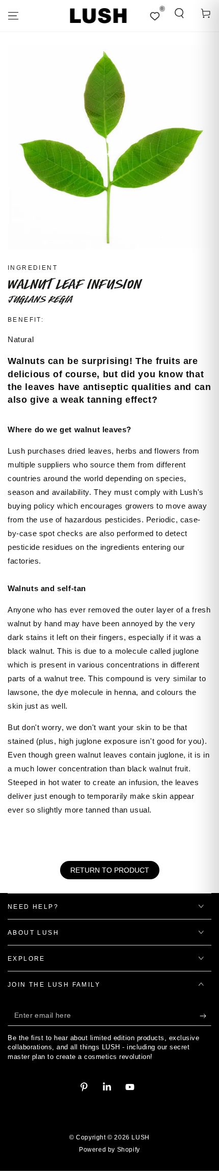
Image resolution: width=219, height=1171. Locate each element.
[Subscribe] (205, 1016)
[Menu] (13, 15)
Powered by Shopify (109, 1149)
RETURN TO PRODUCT (109, 870)
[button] (179, 13)
